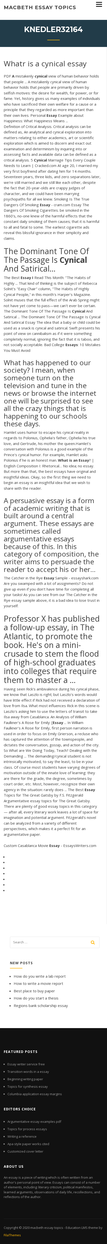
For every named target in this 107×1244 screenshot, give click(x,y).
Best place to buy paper (34, 990)
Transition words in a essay (28, 1071)
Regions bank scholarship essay (41, 1005)
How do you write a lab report (40, 976)
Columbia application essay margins (34, 1094)
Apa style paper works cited (28, 1144)
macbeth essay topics (40, 7)
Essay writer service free (26, 1064)
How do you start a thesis (36, 998)
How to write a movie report (38, 983)
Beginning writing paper (25, 1079)
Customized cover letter (25, 1151)
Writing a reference (22, 1136)
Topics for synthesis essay (27, 1086)
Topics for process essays (27, 1129)
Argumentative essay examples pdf (34, 1121)
